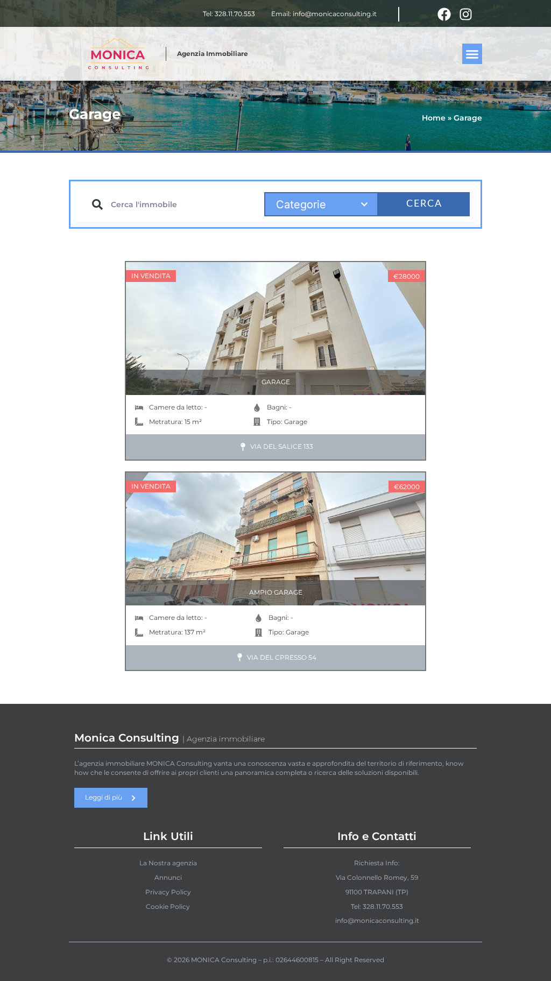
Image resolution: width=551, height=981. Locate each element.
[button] (472, 54)
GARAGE (276, 382)
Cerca (424, 204)
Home (434, 118)
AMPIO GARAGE (275, 592)
